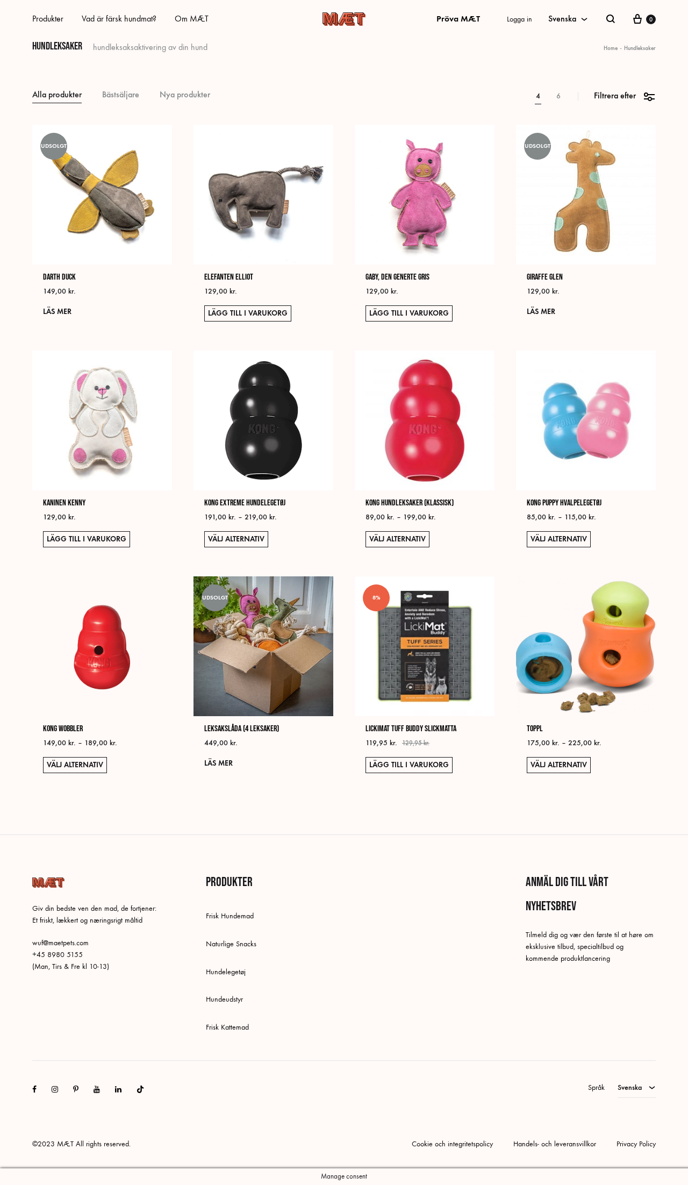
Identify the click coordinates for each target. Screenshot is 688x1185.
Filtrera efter (615, 95)
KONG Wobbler (63, 729)
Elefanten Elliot (228, 277)
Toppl (535, 729)
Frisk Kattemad (227, 1027)
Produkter (47, 18)
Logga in (519, 19)
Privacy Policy (636, 1143)
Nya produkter (185, 94)
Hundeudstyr (224, 999)
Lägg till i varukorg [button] (248, 313)
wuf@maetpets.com (60, 942)
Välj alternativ (236, 539)
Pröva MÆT (458, 18)
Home (611, 48)
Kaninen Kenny (64, 503)
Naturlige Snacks (231, 943)
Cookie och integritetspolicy (452, 1143)
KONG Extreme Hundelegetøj (244, 503)
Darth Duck (59, 277)
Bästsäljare (120, 94)
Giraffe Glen (545, 277)
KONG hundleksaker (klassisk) (410, 503)
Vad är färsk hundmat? (119, 18)
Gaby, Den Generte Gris (397, 277)
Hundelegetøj (226, 971)
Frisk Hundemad (230, 915)
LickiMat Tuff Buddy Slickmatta (411, 729)
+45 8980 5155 (57, 954)
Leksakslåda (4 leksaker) (241, 729)
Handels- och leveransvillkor (554, 1143)
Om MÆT (192, 18)
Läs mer (57, 311)
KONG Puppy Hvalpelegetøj (564, 503)
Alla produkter (57, 94)
